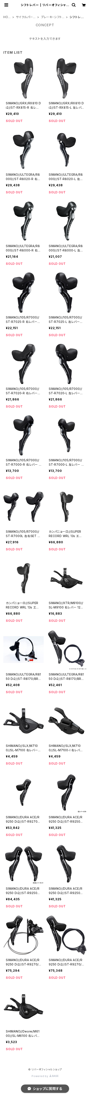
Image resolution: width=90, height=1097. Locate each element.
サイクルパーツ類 (26, 17)
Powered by (40, 1076)
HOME (7, 17)
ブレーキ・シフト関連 (51, 17)
